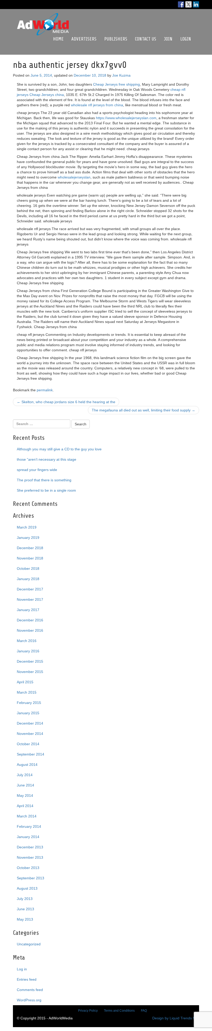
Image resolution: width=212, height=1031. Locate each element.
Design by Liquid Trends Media (177, 1018)
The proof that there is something (44, 480)
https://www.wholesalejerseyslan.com (126, 118)
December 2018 (30, 548)
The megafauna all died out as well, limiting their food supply (143, 410)
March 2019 (26, 527)
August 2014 (27, 764)
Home (58, 39)
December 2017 (30, 589)
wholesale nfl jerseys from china (97, 105)
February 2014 (29, 826)
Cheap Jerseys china (46, 95)
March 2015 (26, 692)
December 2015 (30, 661)
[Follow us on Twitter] (188, 4)
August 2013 (27, 888)
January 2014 (28, 837)
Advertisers (83, 39)
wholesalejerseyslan (74, 177)
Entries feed (26, 979)
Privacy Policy (88, 1010)
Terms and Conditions (119, 1010)
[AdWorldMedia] (43, 15)
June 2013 (25, 909)
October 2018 (28, 568)
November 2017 (30, 599)
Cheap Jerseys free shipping (116, 84)
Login (185, 39)
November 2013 (30, 857)
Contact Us (145, 39)
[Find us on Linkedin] (196, 4)
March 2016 (26, 641)
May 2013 (25, 919)
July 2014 (25, 775)
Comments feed (30, 990)
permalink (45, 390)
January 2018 (28, 579)
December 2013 (30, 847)
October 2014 (28, 744)
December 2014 (30, 723)
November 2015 (30, 672)
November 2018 (30, 558)
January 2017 (28, 610)
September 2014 (30, 754)
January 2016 (28, 651)
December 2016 (30, 620)
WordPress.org (29, 1000)
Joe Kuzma (121, 75)
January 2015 (28, 713)
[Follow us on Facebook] (181, 4)
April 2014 (25, 806)
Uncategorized (29, 944)
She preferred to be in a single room (46, 490)
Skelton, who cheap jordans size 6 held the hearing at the (66, 402)
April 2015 (25, 682)
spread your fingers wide (37, 470)
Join (168, 39)
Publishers (115, 39)
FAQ (144, 1010)
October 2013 (28, 868)
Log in (22, 969)
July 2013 (25, 899)
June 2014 (25, 785)
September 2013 (30, 878)
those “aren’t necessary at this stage (46, 459)
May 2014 (25, 795)
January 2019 (28, 537)
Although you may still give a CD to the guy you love (59, 449)
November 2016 (30, 630)
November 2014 (30, 734)
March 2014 (26, 816)
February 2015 (29, 703)
